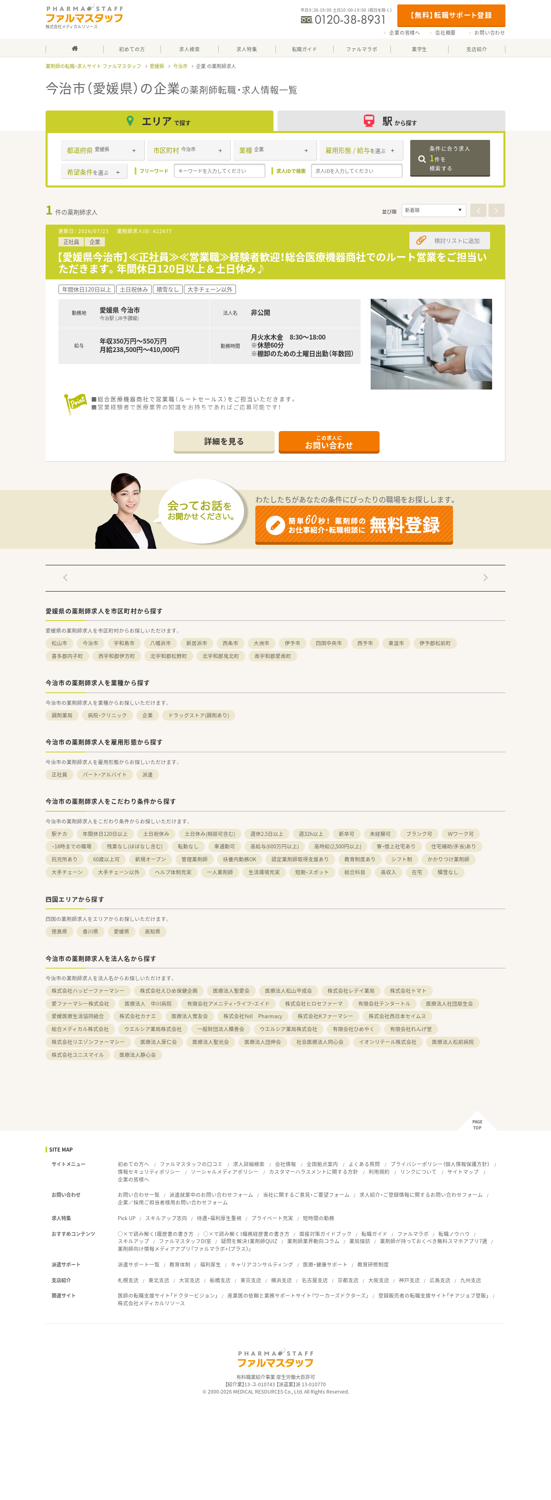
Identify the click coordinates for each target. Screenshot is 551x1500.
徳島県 (59, 931)
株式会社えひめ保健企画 (169, 990)
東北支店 (158, 1280)
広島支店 (440, 1280)
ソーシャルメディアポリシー (225, 1171)
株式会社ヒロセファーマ (314, 1003)
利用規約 (379, 1171)
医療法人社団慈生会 (449, 1003)
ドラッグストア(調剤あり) (198, 715)
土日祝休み (156, 834)
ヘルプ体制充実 (173, 872)
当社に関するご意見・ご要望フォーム (306, 1194)
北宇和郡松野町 (168, 656)
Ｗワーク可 (461, 834)
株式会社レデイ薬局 (351, 990)
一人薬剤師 (220, 872)
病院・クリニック (107, 715)
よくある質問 (364, 1164)
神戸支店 (409, 1280)
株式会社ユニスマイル (78, 1054)
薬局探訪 (359, 1241)
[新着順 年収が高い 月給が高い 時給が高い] (434, 210)
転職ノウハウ (454, 1234)
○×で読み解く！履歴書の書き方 (156, 1234)
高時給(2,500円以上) (337, 846)
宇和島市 (124, 643)
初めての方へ (133, 1164)
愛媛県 (157, 66)
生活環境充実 (264, 872)
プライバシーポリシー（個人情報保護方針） (440, 1164)
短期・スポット (312, 872)
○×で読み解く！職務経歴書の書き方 (246, 1234)
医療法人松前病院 (453, 1042)
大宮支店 (189, 1280)
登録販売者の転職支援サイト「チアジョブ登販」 (433, 1295)
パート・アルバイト (105, 774)
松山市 (59, 643)
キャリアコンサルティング (262, 1264)
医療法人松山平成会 (288, 990)
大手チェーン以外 (119, 872)
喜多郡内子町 (67, 656)
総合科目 (354, 872)
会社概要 (445, 32)
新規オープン (150, 859)
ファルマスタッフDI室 (185, 1241)
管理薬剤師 (195, 859)
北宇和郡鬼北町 (220, 656)
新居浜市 (196, 643)
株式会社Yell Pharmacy (252, 1016)
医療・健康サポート (325, 1264)
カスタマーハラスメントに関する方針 (313, 1171)
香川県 (90, 931)
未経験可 (380, 834)
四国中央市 (329, 643)
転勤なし (188, 846)
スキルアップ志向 (166, 1218)
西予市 (365, 643)
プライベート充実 (272, 1218)
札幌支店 (128, 1280)
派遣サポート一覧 (139, 1264)
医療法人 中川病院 (148, 1003)
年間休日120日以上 (105, 834)
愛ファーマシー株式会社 (80, 1003)
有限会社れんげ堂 (411, 1029)
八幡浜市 (160, 643)
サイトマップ (463, 1171)
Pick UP (127, 1218)
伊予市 (293, 643)
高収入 (389, 872)
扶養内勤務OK (239, 859)
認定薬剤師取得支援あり (300, 859)
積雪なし (448, 872)
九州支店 (470, 1280)
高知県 (153, 931)
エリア (166, 120)
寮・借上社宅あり (396, 846)
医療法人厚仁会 (158, 1042)
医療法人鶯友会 (189, 1016)
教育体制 (179, 1264)
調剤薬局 (62, 715)
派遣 (147, 774)
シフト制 (401, 859)
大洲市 (261, 643)
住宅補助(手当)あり (453, 846)
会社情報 (285, 1164)
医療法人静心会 (137, 1054)
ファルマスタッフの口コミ (191, 1164)
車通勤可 (224, 846)
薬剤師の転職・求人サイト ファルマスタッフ (93, 66)
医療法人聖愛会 (231, 990)
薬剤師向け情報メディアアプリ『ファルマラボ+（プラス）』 (184, 1248)
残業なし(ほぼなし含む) (135, 846)
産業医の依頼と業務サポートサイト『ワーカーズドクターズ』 (298, 1295)
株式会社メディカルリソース (151, 1303)
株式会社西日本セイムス (397, 1016)
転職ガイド (374, 1234)
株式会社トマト (408, 990)
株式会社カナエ (137, 1016)
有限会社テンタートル (384, 1003)
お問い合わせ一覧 (139, 1194)
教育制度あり (360, 859)
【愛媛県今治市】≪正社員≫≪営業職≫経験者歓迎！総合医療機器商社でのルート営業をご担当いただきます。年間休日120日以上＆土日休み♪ (272, 262)
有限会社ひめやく (354, 1029)
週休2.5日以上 (267, 834)
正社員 (59, 774)
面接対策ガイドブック (325, 1234)
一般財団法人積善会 (220, 1029)
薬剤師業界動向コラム (313, 1241)
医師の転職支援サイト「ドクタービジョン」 (168, 1295)
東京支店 (250, 1280)
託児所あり (65, 859)
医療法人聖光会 (210, 1042)
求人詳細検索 (249, 1164)
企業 (147, 715)
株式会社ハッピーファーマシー (88, 990)
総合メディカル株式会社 (80, 1029)
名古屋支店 (315, 1280)
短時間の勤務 (318, 1218)
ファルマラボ (413, 1234)
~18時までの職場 (72, 846)
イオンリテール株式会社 (388, 1042)
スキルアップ (133, 1241)
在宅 (417, 872)
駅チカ (59, 834)
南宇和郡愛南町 (273, 656)
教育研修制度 (373, 1264)
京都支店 (348, 1280)
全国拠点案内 (322, 1164)
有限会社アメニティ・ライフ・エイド (228, 1003)
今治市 (180, 66)
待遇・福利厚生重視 (219, 1218)
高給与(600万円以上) (274, 846)
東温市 (396, 643)
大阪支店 (378, 1280)
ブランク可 (419, 834)
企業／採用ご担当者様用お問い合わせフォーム (173, 1202)
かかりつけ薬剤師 (449, 859)
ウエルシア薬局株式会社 (153, 1029)
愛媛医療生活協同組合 (78, 1016)
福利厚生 (210, 1264)
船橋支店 (220, 1280)
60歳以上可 (106, 859)
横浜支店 (281, 1280)
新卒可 (347, 834)
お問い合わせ (489, 32)
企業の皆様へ (404, 32)
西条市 (230, 643)
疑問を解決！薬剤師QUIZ (249, 1241)
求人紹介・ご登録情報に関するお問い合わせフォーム (421, 1194)
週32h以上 (311, 834)
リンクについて (418, 1171)
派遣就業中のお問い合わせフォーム (211, 1194)
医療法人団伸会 (262, 1042)
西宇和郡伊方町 (116, 656)
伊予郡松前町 (435, 643)
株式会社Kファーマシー (325, 1016)
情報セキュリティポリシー (149, 1171)
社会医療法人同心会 (320, 1042)
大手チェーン (67, 872)
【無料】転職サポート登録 (451, 15)
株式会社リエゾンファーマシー (88, 1042)
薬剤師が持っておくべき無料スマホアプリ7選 (433, 1241)
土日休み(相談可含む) (210, 834)
